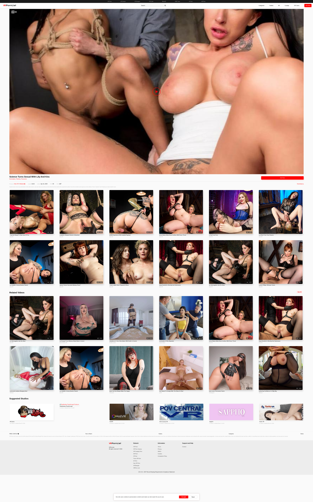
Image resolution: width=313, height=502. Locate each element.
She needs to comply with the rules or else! (171, 391)
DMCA (159, 451)
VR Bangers (137, 1)
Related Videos (16, 292)
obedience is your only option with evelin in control (123, 341)
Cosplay (287, 5)
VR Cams (296, 5)
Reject (193, 497)
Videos (302, 433)
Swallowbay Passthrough (66, 406)
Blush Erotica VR (63, 342)
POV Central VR (163, 421)
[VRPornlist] (115, 443)
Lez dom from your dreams (266, 235)
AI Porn (191, 1)
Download (300, 184)
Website (22, 184)
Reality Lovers (112, 342)
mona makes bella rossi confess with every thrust (172, 235)
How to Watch (88, 433)
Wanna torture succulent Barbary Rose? (70, 285)
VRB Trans (177, 1)
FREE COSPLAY (13, 433)
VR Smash (123, 1)
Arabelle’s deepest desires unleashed (69, 235)
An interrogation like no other (217, 285)
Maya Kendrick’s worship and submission (170, 285)
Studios (271, 5)
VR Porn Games (137, 449)
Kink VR (16, 184)
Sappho (211, 421)
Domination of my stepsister (166, 341)
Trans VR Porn (137, 458)
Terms (159, 446)
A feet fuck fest (213, 235)
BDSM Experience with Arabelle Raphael (119, 235)
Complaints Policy (162, 456)
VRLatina (12, 421)
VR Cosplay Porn (137, 451)
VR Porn (110, 1)
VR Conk (151, 1)
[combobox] (152, 5)
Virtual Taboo (162, 342)
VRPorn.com (136, 468)
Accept (183, 497)
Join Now (307, 5)
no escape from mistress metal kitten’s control (72, 341)
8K (279, 5)
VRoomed (111, 392)
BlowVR (164, 1)
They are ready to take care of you (19, 235)
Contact (184, 446)
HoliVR (111, 421)
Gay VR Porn (136, 463)
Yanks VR (261, 421)
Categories (261, 5)
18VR (160, 392)
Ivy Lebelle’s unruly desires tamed (19, 285)
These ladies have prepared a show (119, 285)
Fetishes (18, 179)
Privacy (160, 449)
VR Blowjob (136, 465)
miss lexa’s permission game (217, 391)
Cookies (160, 453)
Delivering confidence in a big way (268, 391)
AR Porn (203, 1)
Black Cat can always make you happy (119, 391)
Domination (12, 179)
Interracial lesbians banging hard (18, 391)
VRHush (11, 392)
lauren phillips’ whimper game (267, 285)
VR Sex (135, 456)
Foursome (24, 179)
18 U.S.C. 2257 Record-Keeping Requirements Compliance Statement (156, 472)
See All (300, 292)
